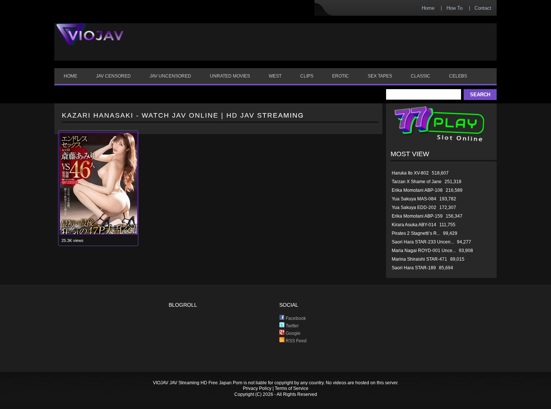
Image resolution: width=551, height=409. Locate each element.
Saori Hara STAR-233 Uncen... (423, 242)
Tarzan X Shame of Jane (417, 181)
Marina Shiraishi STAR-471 (419, 259)
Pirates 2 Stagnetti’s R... (416, 233)
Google (292, 333)
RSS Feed (295, 340)
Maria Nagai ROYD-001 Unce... (424, 250)
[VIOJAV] (90, 40)
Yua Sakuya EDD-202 (414, 207)
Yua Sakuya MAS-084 (414, 199)
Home (428, 8)
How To (454, 8)
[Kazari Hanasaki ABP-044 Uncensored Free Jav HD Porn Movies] (99, 233)
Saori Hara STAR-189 (414, 267)
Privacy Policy (257, 388)
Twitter (291, 325)
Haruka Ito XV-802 (410, 173)
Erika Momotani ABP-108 (417, 190)
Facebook (295, 318)
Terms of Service (291, 388)
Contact (483, 8)
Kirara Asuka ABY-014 (414, 224)
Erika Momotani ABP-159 (417, 216)
